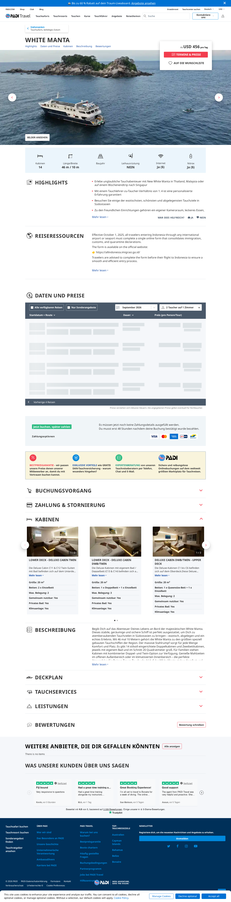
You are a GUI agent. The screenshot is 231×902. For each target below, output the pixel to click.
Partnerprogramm (90, 868)
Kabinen (68, 46)
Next (206, 545)
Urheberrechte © (35, 885)
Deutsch (208, 9)
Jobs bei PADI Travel (91, 874)
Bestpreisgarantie (90, 841)
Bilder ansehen (37, 137)
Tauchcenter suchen (191, 9)
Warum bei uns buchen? (89, 834)
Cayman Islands (117, 842)
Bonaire (116, 861)
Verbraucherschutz (15, 885)
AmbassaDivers (46, 859)
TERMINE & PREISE (188, 54)
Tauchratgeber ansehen (14, 849)
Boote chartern (89, 847)
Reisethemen (133, 16)
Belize (115, 855)
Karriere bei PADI (46, 865)
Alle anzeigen (172, 746)
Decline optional (187, 896)
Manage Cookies (161, 896)
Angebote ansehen (143, 3)
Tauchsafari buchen (17, 826)
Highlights (31, 46)
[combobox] (166, 16)
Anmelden (182, 838)
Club (32, 9)
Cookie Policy (121, 897)
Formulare (55, 881)
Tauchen (75, 16)
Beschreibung (84, 46)
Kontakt (67, 881)
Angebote (117, 16)
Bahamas (117, 849)
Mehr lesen (99, 217)
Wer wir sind (44, 832)
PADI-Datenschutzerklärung (34, 881)
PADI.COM (10, 9)
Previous (25, 545)
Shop (22, 9)
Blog (41, 9)
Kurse (87, 16)
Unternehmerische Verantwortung (48, 851)
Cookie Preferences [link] (56, 885)
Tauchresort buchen (17, 832)
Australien (118, 834)
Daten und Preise (50, 46)
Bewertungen (103, 46)
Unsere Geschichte (47, 844)
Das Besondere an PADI (50, 838)
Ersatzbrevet (172, 9)
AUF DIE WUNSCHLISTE (189, 63)
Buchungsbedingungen (93, 862)
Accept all (213, 896)
